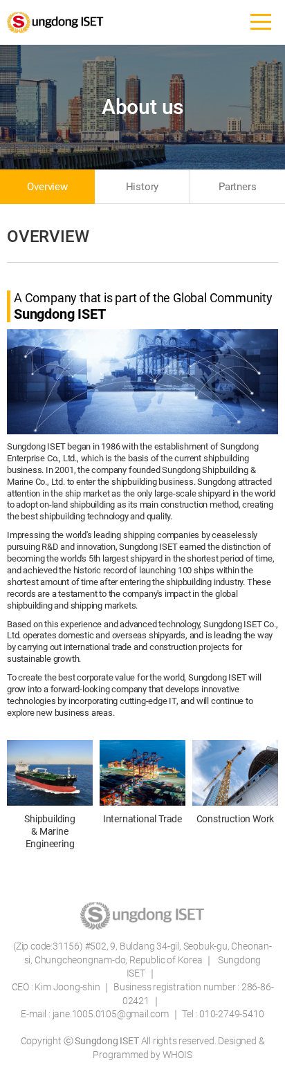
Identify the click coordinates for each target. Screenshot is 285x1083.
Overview (47, 186)
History (142, 186)
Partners (237, 186)
